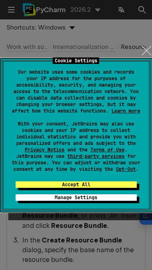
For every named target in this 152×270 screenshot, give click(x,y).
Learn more (125, 111)
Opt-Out (126, 169)
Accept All (76, 184)
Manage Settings (76, 197)
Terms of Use (107, 150)
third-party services (95, 156)
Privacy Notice (44, 150)
